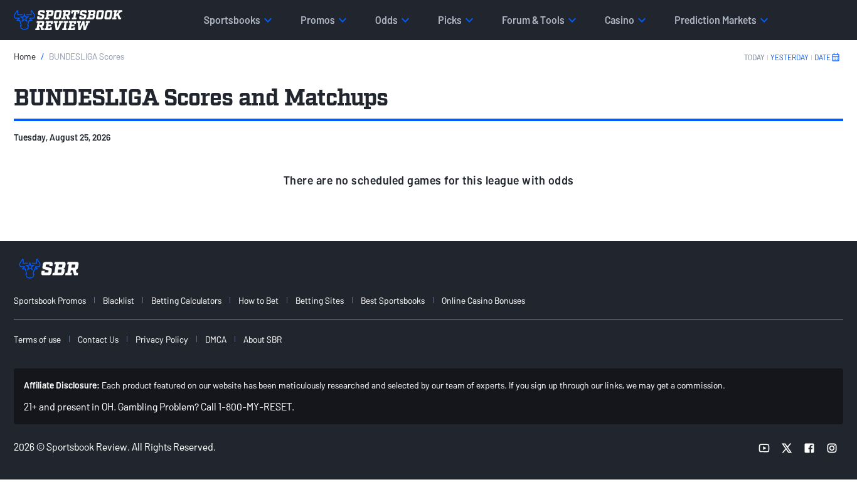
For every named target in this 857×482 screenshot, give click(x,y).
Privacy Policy (162, 339)
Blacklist (118, 300)
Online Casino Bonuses (483, 300)
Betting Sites (319, 300)
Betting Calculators (186, 300)
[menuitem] (57, 300)
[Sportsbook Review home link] (49, 268)
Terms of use (37, 339)
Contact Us (98, 339)
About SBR (262, 339)
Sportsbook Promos (50, 300)
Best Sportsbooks (393, 300)
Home (25, 56)
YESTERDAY (789, 57)
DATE (822, 57)
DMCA (215, 339)
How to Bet (258, 300)
